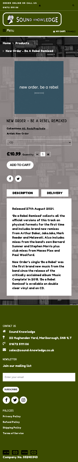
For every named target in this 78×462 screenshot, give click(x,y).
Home (7, 43)
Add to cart (20, 165)
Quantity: (28, 154)
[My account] (40, 5)
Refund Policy (11, 422)
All (24, 128)
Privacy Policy (12, 416)
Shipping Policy (12, 427)
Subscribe (10, 389)
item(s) (65, 31)
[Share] (10, 178)
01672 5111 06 (19, 344)
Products (22, 43)
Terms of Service (13, 433)
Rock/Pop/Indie (36, 128)
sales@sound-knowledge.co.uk (31, 350)
